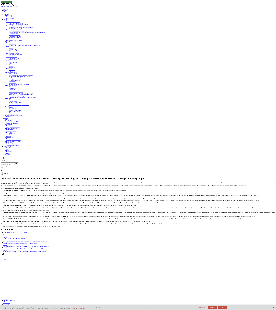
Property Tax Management (15, 102)
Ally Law (11, 71)
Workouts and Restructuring (15, 28)
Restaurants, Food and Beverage (13, 140)
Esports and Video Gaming (12, 128)
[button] (2, 171)
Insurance (8, 136)
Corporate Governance (14, 35)
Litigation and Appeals (11, 85)
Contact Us (6, 299)
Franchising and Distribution (12, 53)
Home (4, 297)
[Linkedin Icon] (4, 157)
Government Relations (11, 57)
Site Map (5, 301)
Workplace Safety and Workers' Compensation (19, 84)
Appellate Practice (13, 88)
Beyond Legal (9, 116)
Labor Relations (12, 83)
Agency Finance (13, 101)
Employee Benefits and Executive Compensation (20, 76)
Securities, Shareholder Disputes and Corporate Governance (22, 97)
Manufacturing (9, 137)
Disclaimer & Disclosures (9, 300)
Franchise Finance (13, 49)
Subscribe (8, 154)
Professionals (6, 14)
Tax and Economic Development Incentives (19, 105)
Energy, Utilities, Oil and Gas (13, 127)
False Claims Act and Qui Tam (16, 92)
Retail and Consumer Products (13, 141)
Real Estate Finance (13, 50)
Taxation (8, 106)
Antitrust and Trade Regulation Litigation (18, 24)
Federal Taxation (13, 109)
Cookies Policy (6, 303)
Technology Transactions (12, 114)
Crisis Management (10, 38)
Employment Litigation (14, 80)
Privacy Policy (6, 304)
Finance (8, 46)
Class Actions (12, 89)
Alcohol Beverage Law (14, 59)
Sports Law (9, 142)
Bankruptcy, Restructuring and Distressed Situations (18, 26)
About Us (5, 9)
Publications (9, 151)
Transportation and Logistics (12, 145)
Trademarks (12, 66)
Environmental (9, 42)
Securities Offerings (13, 33)
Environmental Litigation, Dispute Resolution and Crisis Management (25, 45)
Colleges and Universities (12, 123)
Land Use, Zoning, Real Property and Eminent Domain (21, 93)
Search (16, 163)
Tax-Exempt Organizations (12, 144)
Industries (5, 118)
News (7, 149)
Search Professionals (11, 16)
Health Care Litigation (14, 134)
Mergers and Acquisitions (15, 37)
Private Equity (9, 138)
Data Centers (9, 125)
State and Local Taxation (14, 111)
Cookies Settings (6, 2)
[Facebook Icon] (3, 159)
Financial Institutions (11, 131)
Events (7, 150)
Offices (5, 11)
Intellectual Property (10, 61)
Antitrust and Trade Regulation (13, 22)
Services (5, 19)
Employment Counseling (14, 79)
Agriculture (9, 120)
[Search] (14, 6)
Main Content (4, 6)
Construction (9, 124)
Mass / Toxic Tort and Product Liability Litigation (20, 94)
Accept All (222, 307)
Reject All (212, 307)
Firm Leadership (10, 18)
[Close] (273, 307)
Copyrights (11, 64)
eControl (8, 41)
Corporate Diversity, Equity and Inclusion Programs (21, 75)
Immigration (12, 81)
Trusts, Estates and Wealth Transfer (14, 115)
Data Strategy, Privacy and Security (14, 40)
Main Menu (9, 6)
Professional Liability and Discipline (17, 96)
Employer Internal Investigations (16, 77)
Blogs (7, 153)
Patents (10, 63)
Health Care (9, 132)
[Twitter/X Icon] (4, 160)
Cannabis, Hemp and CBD (12, 121)
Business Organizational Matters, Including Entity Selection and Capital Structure (27, 32)
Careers (5, 10)
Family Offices (9, 129)
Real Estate (8, 98)
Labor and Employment (11, 72)
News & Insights (7, 146)
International (9, 68)
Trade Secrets (12, 67)
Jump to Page (4, 234)
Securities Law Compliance (15, 36)
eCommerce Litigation (14, 90)
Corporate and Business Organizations (15, 29)
